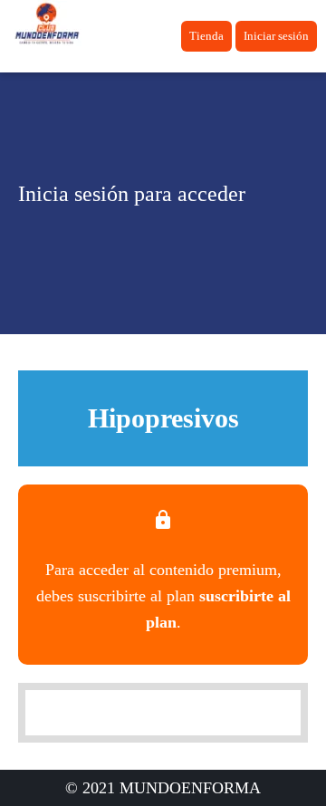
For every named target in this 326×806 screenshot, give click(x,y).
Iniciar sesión (276, 36)
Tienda (206, 36)
